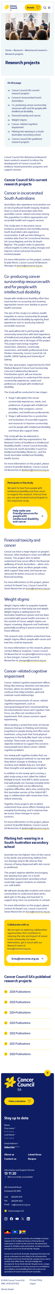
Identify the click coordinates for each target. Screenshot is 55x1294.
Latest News (34, 1154)
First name (9, 1128)
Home (8, 50)
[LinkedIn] (28, 1218)
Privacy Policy (36, 1280)
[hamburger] (49, 7)
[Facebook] (11, 1218)
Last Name (9, 1134)
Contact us (10, 1158)
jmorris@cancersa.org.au (29, 265)
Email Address (11, 1143)
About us (9, 1154)
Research (18, 50)
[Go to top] (47, 1073)
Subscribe (9, 1147)
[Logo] (10, 7)
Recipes (32, 1158)
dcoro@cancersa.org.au (37, 588)
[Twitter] (22, 1218)
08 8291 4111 (16, 1196)
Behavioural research (36, 50)
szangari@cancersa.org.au (32, 660)
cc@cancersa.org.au (20, 1204)
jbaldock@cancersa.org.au (35, 469)
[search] (44, 7)
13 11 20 (10, 1173)
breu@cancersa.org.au (19, 948)
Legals (33, 1283)
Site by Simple (7, 1289)
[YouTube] (17, 1218)
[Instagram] (5, 1218)
